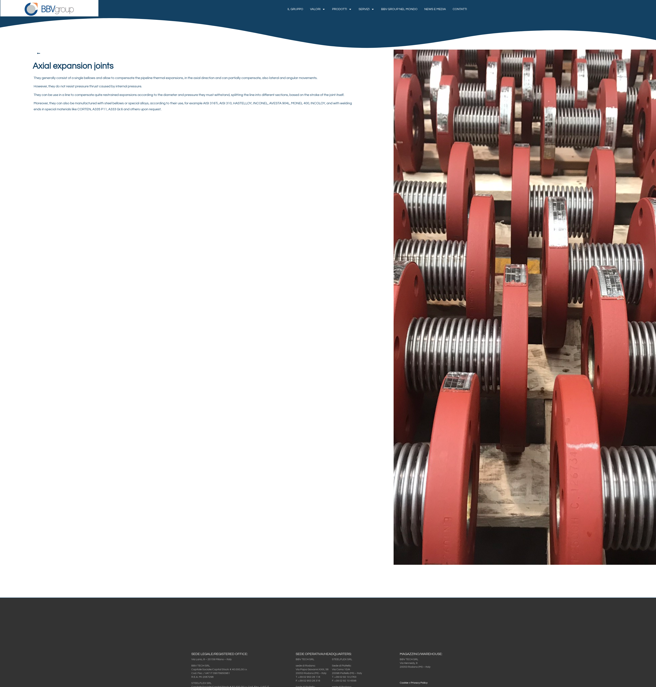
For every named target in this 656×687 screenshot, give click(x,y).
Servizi (364, 9)
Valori (315, 9)
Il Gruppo (295, 9)
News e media (435, 9)
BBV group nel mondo (399, 9)
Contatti (460, 9)
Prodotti (339, 9)
